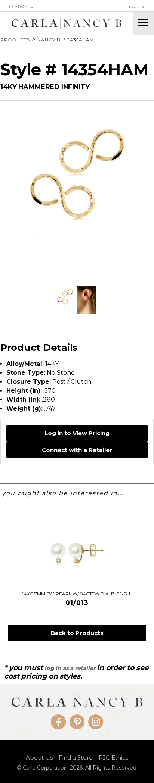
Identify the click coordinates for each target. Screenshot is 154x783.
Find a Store (76, 757)
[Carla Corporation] (66, 23)
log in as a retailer (69, 668)
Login (137, 6)
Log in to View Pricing (77, 433)
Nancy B (49, 40)
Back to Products (77, 632)
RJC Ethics (113, 757)
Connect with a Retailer (77, 449)
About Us (39, 757)
